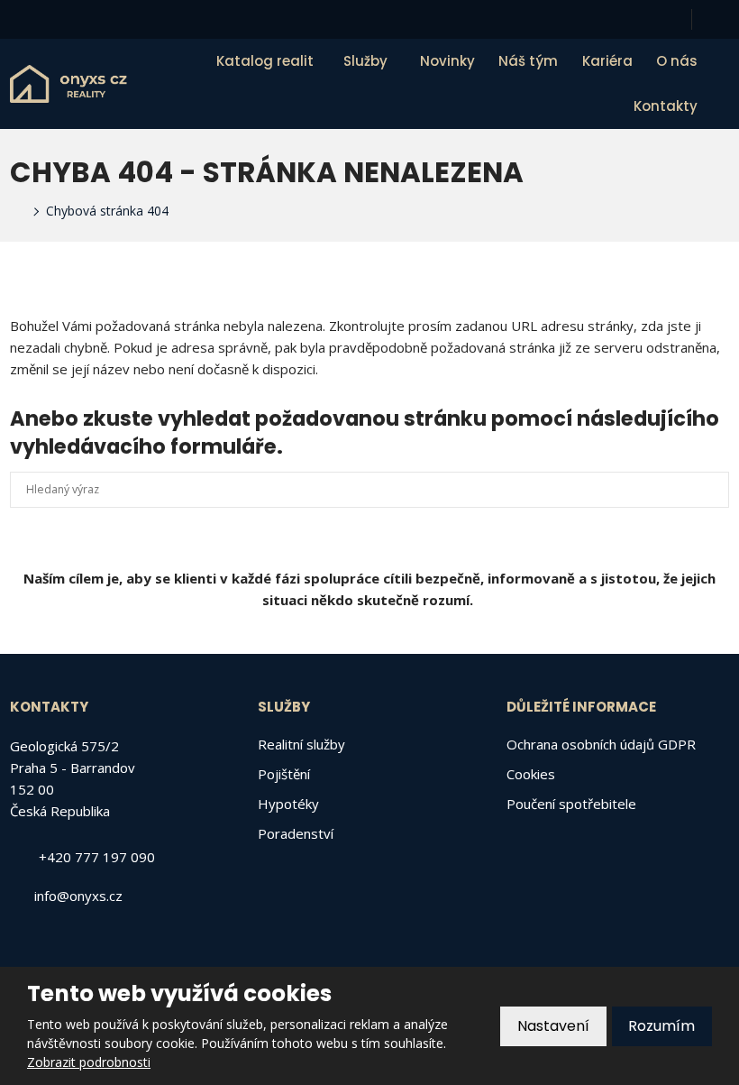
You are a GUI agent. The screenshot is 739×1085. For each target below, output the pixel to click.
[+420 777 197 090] (18, 18)
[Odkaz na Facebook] (721, 19)
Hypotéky (288, 804)
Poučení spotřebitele (571, 804)
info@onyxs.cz (78, 896)
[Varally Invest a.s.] (15, 211)
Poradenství (295, 833)
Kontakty (666, 106)
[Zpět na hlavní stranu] (68, 84)
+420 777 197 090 (97, 857)
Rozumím (661, 1026)
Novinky (447, 60)
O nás (677, 60)
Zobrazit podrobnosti (89, 1062)
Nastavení (553, 1026)
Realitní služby (301, 744)
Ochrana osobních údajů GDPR (601, 744)
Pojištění (284, 774)
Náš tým (528, 60)
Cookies (530, 774)
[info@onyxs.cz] (40, 18)
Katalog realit (265, 60)
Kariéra (607, 60)
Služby (365, 60)
